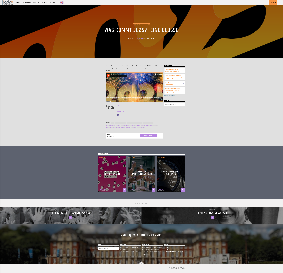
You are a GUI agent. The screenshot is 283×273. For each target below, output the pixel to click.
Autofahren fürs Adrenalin (171, 173)
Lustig (143, 125)
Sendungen (28, 2)
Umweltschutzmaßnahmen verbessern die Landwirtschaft (172, 70)
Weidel (143, 127)
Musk (156, 125)
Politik (148, 24)
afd (116, 122)
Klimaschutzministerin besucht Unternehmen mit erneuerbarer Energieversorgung (172, 90)
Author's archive (148, 135)
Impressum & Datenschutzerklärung (174, 251)
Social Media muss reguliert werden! (112, 173)
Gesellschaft (136, 24)
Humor (128, 125)
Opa (113, 127)
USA (138, 127)
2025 (112, 122)
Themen (19, 2)
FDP (151, 122)
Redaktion (139, 38)
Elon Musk (146, 122)
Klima (143, 24)
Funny (118, 125)
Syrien (123, 127)
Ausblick (129, 122)
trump (128, 127)
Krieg (138, 125)
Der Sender (37, 2)
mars (147, 125)
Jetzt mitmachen (146, 254)
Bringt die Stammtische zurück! (141, 173)
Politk (118, 127)
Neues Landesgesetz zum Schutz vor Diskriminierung (173, 83)
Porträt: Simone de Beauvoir (212, 213)
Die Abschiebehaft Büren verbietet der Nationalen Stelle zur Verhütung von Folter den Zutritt (173, 77)
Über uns (53, 2)
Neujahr (108, 127)
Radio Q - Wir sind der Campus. (141, 235)
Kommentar (102, 157)
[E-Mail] (118, 115)
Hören (274, 2)
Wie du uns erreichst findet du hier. (128, 251)
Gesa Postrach (102, 189)
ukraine (133, 127)
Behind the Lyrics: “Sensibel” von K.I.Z (71, 213)
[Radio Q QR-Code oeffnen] (61, 2)
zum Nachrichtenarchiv (169, 95)
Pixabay (112, 105)
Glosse (123, 125)
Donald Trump (138, 122)
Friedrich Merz (110, 125)
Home (167, 247)
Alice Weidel (122, 122)
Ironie (133, 125)
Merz (151, 125)
